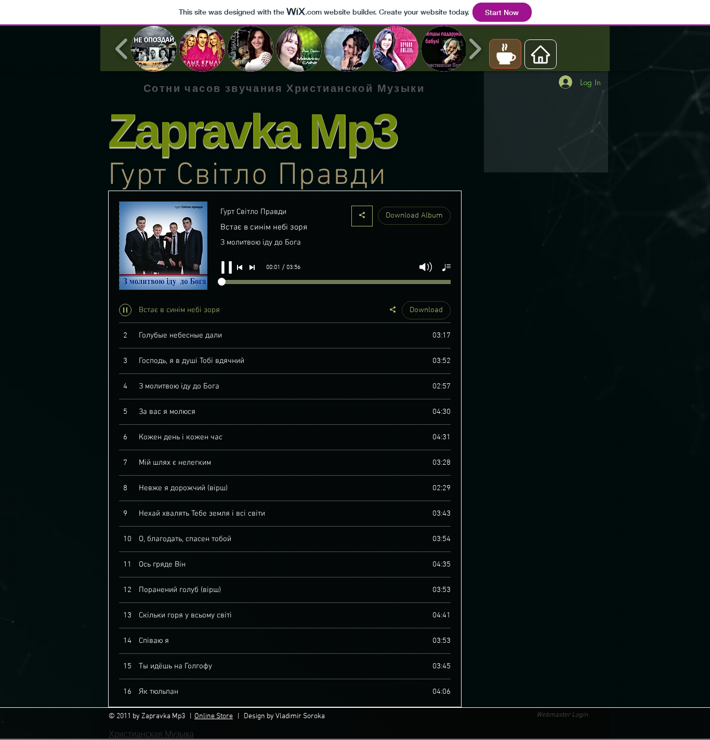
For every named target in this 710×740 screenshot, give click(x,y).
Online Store (213, 716)
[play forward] (475, 49)
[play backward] (122, 49)
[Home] (540, 54)
